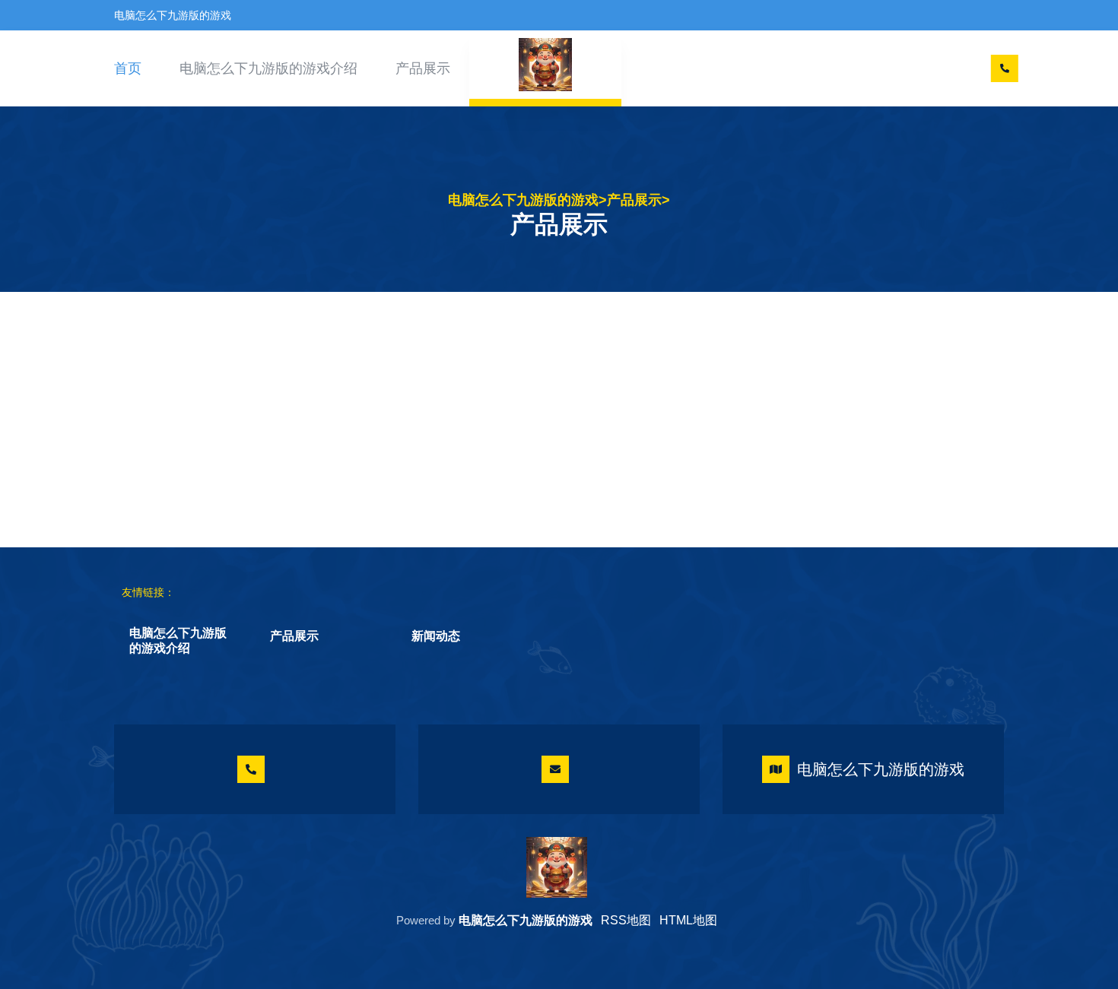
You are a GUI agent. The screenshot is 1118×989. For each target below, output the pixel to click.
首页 (127, 68)
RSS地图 (626, 920)
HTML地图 (688, 920)
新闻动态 (435, 635)
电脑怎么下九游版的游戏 (523, 200)
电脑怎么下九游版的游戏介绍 (268, 68)
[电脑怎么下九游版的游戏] (556, 867)
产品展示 (422, 68)
